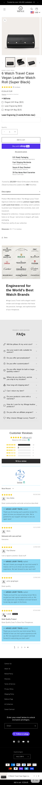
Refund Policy (8, 674)
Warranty (7, 679)
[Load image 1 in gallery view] (10, 62)
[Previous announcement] (4, 2)
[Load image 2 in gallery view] (21, 62)
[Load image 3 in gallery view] (31, 62)
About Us (7, 669)
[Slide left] (2, 62)
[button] (4, 9)
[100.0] (20, 474)
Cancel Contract (9, 709)
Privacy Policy (8, 689)
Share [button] (6, 238)
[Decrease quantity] (34, 776)
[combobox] (35, 12)
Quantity (4, 127)
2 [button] (18, 647)
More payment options (21, 152)
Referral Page (8, 699)
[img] (7, 495)
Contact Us (8, 664)
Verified (19, 482)
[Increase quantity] (39, 776)
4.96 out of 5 (27, 437)
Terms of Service (9, 684)
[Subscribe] (34, 726)
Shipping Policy (9, 694)
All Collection (8, 704)
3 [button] (21, 647)
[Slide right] (39, 62)
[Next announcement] (37, 2)
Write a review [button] (21, 461)
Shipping (4, 94)
